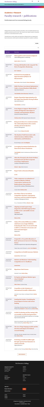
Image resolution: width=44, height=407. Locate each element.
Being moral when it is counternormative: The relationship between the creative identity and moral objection (26, 123)
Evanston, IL (24, 369)
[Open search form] (34, 1)
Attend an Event (7, 391)
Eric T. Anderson (17, 70)
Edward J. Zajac (17, 166)
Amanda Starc (17, 255)
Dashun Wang (24, 273)
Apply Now (6, 386)
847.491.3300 (7, 371)
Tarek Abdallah (17, 93)
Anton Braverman (24, 93)
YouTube (24, 396)
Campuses (24, 366)
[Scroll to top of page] (42, 401)
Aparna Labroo (17, 61)
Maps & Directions (7, 377)
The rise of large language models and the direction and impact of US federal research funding (26, 328)
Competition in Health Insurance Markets (26, 252)
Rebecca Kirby (17, 218)
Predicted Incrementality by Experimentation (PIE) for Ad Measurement (22, 76)
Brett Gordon (17, 82)
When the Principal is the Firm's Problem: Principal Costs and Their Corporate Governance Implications (26, 159)
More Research (22, 354)
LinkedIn (6, 394)
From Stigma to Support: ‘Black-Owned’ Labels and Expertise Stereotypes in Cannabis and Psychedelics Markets (25, 110)
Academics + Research (13, 13)
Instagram (6, 397)
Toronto (24, 379)
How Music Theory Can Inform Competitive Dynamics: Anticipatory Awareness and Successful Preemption (25, 195)
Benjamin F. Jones (24, 308)
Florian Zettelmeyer (31, 82)
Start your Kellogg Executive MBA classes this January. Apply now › (14, 4)
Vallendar (24, 380)
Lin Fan (15, 174)
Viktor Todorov (17, 284)
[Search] (38, 48)
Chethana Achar (17, 117)
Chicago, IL (24, 368)
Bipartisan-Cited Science (21, 269)
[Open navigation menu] (38, 1)
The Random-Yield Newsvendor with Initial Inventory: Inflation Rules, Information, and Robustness (24, 136)
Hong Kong (24, 377)
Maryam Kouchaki (25, 131)
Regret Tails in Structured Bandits (24, 170)
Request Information (8, 388)
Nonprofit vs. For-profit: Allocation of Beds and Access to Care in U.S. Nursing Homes (25, 240)
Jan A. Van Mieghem (25, 142)
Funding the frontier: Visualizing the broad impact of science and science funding (24, 301)
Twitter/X (24, 394)
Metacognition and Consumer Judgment (25, 55)
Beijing (24, 376)
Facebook (6, 396)
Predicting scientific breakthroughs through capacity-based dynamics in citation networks (24, 341)
